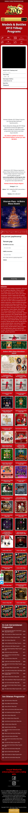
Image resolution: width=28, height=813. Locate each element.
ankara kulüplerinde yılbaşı (19, 302)
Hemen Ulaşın (14, 811)
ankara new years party (13, 307)
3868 (24, 661)
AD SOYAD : (8, 244)
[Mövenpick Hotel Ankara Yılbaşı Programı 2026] (14, 345)
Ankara (18, 290)
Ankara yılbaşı (13, 309)
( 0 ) (21, 41)
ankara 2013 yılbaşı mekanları (16, 292)
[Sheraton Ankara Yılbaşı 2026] (14, 337)
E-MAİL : (8, 251)
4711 (24, 652)
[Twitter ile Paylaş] (2, 582)
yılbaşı (2, 332)
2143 (24, 689)
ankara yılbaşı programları (15, 313)
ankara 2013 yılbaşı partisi (8, 293)
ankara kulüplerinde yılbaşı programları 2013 (13, 304)
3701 (24, 664)
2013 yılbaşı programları (9, 290)
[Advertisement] (14, 104)
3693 (24, 667)
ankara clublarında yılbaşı (15, 297)
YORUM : (5, 260)
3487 (24, 673)
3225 (24, 679)
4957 (24, 649)
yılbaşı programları (10, 332)
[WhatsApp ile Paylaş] (2, 575)
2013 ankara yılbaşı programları (12, 288)
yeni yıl (23, 330)
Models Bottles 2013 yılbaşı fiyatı (13, 316)
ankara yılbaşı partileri (10, 311)
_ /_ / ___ (21, 37)
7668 (24, 637)
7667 (24, 640)
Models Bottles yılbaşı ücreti (13, 330)
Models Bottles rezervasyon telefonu (15, 323)
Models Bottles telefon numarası (10, 325)
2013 (2, 288)
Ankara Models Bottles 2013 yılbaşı (10, 306)
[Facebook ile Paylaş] (2, 579)
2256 (24, 685)
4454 (24, 655)
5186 (24, 646)
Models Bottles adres (12, 321)
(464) (8, 37)
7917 (24, 634)
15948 (23, 631)
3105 (24, 682)
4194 (24, 658)
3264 (24, 676)
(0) (8, 41)
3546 (24, 670)
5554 (24, 643)
